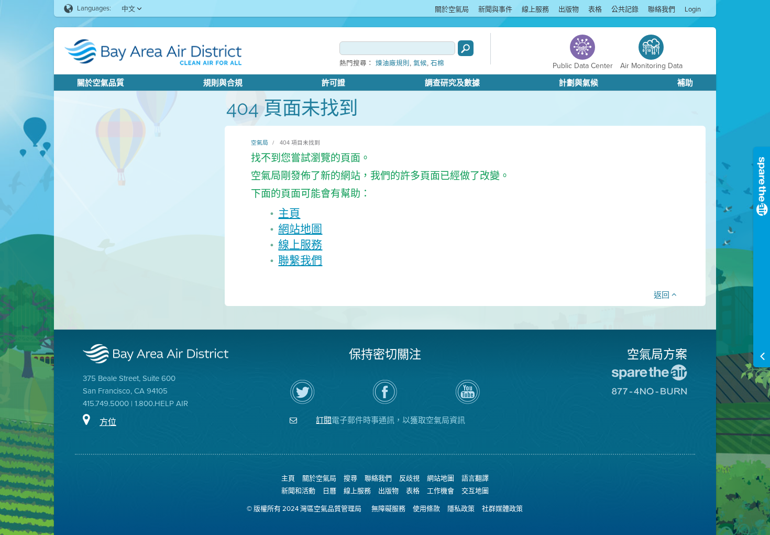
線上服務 (535, 9)
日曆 (329, 491)
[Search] (466, 48)
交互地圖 (475, 491)
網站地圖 (300, 229)
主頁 (289, 213)
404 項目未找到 (300, 142)
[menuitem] (452, 8)
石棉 (437, 63)
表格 (595, 9)
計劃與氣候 (578, 83)
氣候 (420, 63)
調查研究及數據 (452, 83)
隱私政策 (461, 509)
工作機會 (440, 491)
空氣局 (259, 142)
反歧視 (409, 478)
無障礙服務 (388, 509)
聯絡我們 (661, 9)
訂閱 (324, 420)
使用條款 (426, 509)
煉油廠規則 (393, 63)
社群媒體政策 (502, 509)
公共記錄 (625, 9)
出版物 (568, 9)
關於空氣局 (452, 9)
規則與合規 (223, 83)
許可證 (333, 83)
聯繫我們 (300, 260)
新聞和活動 (298, 491)
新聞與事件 (495, 9)
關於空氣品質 (100, 83)
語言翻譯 (475, 478)
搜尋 (350, 478)
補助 (685, 83)
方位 (108, 422)
